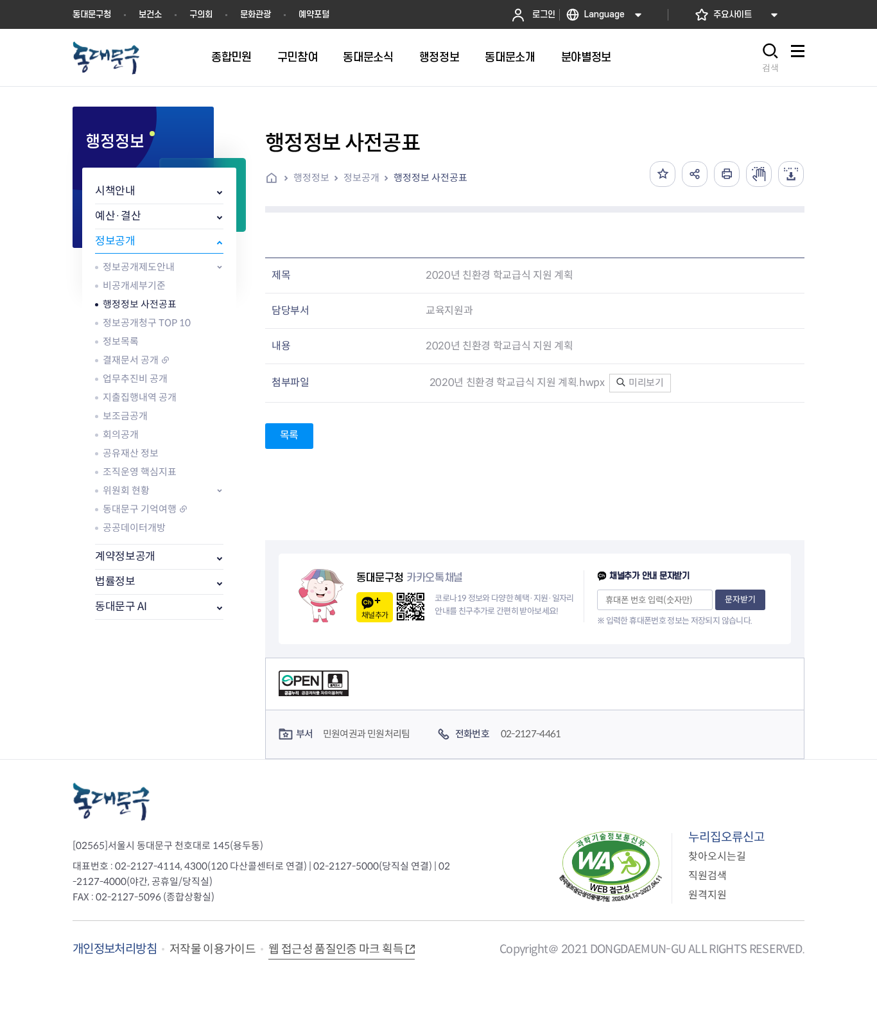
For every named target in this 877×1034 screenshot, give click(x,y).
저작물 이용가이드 (212, 949)
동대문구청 (92, 14)
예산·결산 (118, 216)
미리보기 (645, 382)
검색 (770, 68)
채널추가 (374, 615)
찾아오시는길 (717, 856)
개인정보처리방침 (115, 949)
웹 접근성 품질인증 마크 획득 (335, 949)
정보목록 (121, 341)
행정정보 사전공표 (140, 304)
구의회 (201, 14)
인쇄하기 (727, 174)
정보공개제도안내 (139, 267)
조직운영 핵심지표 (140, 472)
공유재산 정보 (131, 453)
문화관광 (255, 14)
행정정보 (311, 177)
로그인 (543, 14)
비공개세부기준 (134, 285)
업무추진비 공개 (135, 378)
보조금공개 (125, 416)
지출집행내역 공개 (140, 397)
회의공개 (121, 434)
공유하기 (695, 174)
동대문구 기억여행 (140, 509)
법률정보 (115, 581)
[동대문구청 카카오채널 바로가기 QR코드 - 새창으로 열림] (410, 606)
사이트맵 (797, 58)
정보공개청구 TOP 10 (147, 323)
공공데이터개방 (134, 527)
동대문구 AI (121, 606)
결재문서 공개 (131, 360)
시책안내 (115, 191)
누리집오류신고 (726, 837)
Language (604, 14)
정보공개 (115, 241)
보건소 (150, 14)
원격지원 (707, 895)
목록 (289, 435)
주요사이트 (732, 14)
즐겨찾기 (662, 174)
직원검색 (707, 875)
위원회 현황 (126, 490)
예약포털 (314, 14)
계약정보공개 (125, 556)
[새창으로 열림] (759, 174)
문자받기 (740, 599)
